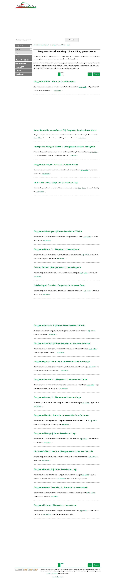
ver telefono (57, 90)
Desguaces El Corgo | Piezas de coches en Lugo (55, 433)
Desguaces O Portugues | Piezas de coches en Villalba (58, 231)
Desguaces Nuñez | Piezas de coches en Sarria (54, 81)
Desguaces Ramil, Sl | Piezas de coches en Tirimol (56, 164)
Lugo (17, 53)
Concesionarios (20, 63)
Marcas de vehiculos (22, 60)
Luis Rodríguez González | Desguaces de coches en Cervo (59, 285)
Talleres (18, 70)
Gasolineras (19, 74)
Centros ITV (19, 67)
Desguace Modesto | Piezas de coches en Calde (55, 505)
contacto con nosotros (52, 573)
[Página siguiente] (90, 74)
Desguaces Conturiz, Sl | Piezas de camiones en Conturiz (59, 325)
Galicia (23, 49)
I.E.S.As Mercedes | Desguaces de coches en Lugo (56, 182)
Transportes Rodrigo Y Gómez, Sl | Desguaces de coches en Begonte (64, 146)
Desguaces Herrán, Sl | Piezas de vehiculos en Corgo (57, 397)
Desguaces (23, 46)
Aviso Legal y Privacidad (58, 576)
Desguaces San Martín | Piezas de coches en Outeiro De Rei (60, 379)
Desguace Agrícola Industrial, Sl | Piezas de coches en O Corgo (62, 361)
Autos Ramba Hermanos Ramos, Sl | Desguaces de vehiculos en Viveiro (65, 130)
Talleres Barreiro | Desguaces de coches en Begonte (57, 267)
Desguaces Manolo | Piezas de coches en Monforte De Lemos (61, 415)
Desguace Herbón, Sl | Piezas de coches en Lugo (55, 469)
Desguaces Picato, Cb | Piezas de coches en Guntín (56, 249)
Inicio (17, 56)
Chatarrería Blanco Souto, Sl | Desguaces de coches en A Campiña (63, 451)
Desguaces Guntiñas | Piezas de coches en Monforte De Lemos (62, 343)
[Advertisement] (58, 24)
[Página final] (96, 74)
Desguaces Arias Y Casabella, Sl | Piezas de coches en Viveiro (61, 487)
